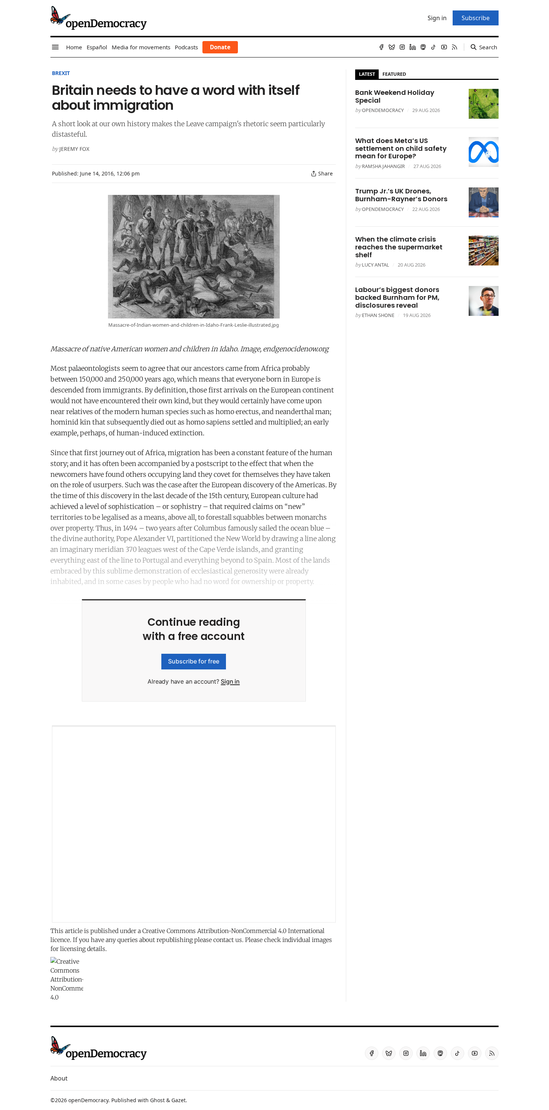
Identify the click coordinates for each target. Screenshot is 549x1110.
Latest (367, 74)
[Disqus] (193, 824)
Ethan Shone (378, 315)
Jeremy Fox (74, 148)
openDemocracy (383, 110)
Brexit (61, 73)
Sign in (230, 681)
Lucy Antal (375, 264)
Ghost (157, 1100)
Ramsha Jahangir (383, 166)
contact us (227, 939)
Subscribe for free (193, 661)
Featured (394, 74)
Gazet (178, 1100)
